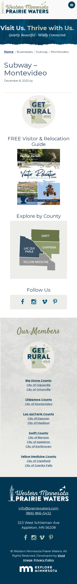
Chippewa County (38, 399)
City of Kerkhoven (38, 446)
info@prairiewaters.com (38, 508)
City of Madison (38, 423)
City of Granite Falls (38, 465)
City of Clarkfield (38, 461)
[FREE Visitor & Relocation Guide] (38, 204)
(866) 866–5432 (38, 513)
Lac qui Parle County (38, 414)
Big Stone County (38, 380)
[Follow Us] (38, 308)
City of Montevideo (38, 404)
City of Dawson (38, 418)
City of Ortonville (39, 389)
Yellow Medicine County (38, 456)
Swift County (38, 433)
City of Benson (38, 437)
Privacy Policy (44, 560)
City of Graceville (39, 385)
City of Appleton (38, 442)
